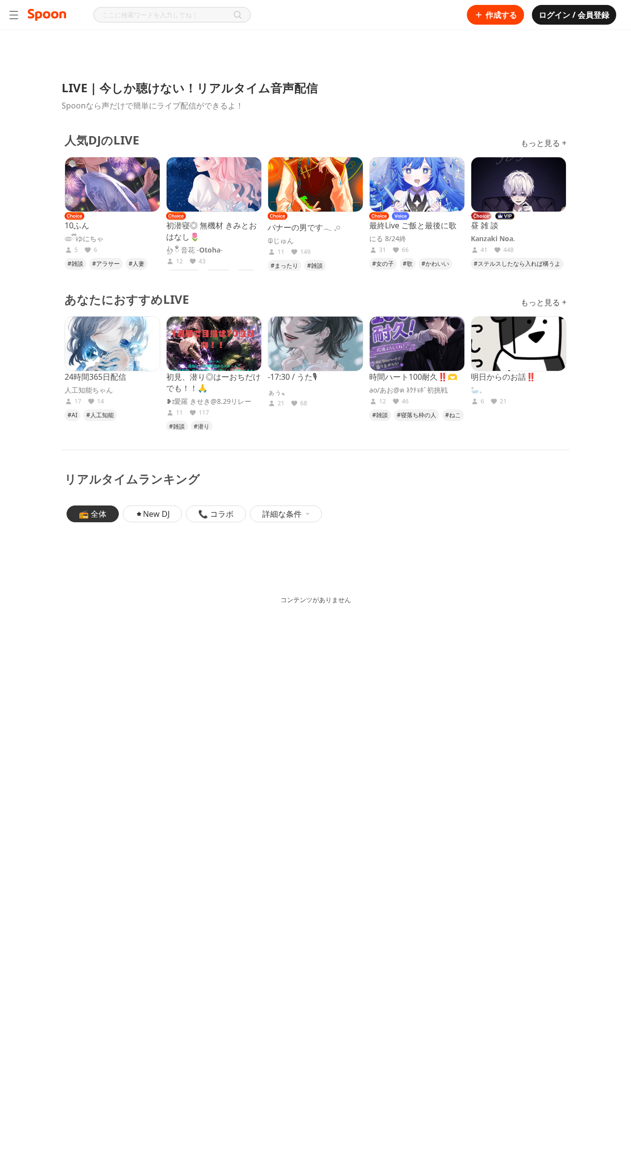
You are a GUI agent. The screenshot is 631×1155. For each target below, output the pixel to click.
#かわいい (435, 263)
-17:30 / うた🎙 (292, 376)
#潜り (202, 426)
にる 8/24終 (387, 238)
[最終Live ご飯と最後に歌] (417, 184)
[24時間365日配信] (112, 344)
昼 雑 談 (484, 225)
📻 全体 (92, 513)
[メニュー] (14, 15)
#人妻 (136, 263)
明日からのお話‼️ (503, 376)
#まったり (284, 265)
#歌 (408, 263)
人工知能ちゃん (89, 390)
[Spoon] (47, 14)
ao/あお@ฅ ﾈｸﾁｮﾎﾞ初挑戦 (408, 390)
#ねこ (453, 415)
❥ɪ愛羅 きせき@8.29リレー (208, 401)
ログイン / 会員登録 (574, 14)
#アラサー (106, 263)
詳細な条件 (282, 513)
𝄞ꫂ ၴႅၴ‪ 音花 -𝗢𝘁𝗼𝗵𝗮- (194, 250)
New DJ (156, 513)
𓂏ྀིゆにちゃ (84, 238)
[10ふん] (112, 184)
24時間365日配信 (95, 376)
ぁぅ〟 (278, 392)
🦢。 (478, 390)
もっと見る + (543, 143)
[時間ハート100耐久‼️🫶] (417, 344)
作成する (501, 14)
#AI (72, 415)
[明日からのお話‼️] (518, 344)
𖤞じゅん (281, 240)
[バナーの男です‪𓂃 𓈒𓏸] (315, 184)
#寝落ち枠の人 (416, 415)
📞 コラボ (216, 513)
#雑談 (75, 263)
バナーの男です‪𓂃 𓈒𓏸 (304, 227)
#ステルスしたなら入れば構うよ (517, 263)
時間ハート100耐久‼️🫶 (413, 376)
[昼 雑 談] (518, 184)
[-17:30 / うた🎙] (315, 344)
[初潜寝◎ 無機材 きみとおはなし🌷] (214, 184)
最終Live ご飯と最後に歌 (412, 225)
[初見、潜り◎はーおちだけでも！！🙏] (214, 344)
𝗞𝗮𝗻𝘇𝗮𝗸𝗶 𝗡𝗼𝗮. (493, 238)
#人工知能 (100, 415)
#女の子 (383, 263)
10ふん (77, 225)
